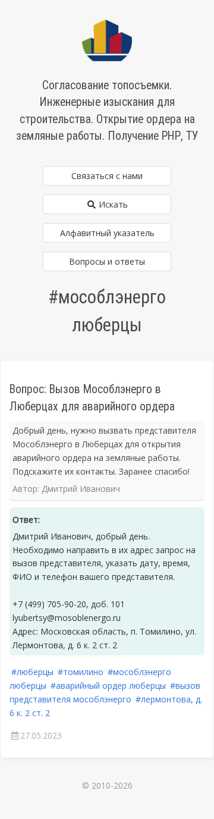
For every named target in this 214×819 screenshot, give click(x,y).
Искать (112, 204)
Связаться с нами (107, 175)
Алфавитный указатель (107, 233)
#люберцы (32, 671)
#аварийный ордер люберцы (108, 685)
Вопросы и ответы (107, 261)
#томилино (80, 671)
